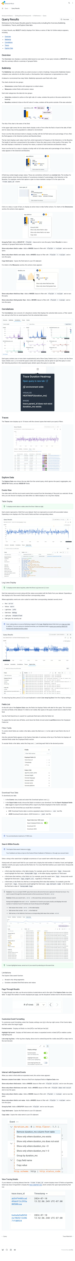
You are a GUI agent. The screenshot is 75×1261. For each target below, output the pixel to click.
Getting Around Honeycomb (23, 15)
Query (44, 15)
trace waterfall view (35, 1185)
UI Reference (37, 15)
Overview (8, 36)
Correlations (9, 42)
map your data (66, 624)
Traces (7, 45)
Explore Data (9, 48)
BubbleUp (8, 39)
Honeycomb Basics (7, 15)
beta (29, 849)
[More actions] (73, 3)
